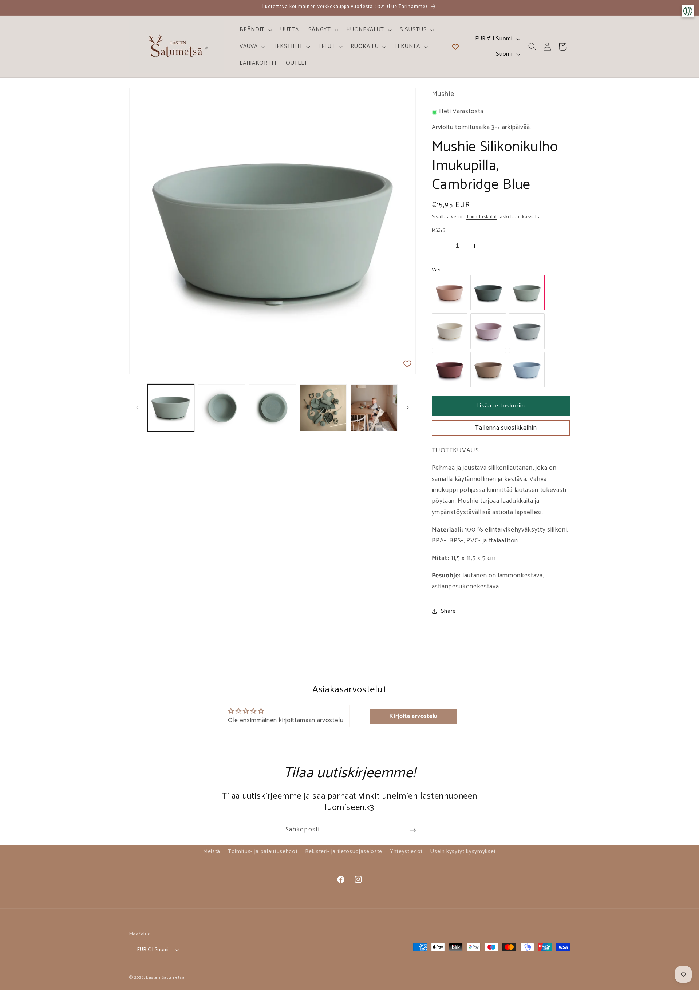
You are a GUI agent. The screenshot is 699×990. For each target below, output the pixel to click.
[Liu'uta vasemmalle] (137, 408)
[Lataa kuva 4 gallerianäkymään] (323, 407)
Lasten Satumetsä (165, 977)
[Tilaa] (413, 830)
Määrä (439, 231)
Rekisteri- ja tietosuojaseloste (343, 851)
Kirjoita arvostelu (413, 716)
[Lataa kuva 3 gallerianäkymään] (272, 407)
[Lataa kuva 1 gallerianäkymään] (170, 407)
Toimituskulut (481, 217)
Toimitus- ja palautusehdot (262, 851)
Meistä (211, 851)
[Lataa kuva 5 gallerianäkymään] (374, 407)
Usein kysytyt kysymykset (463, 851)
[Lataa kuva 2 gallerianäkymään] (221, 407)
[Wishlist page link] (455, 46)
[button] (255, 29)
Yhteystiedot (406, 851)
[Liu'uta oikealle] (408, 408)
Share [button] (448, 611)
